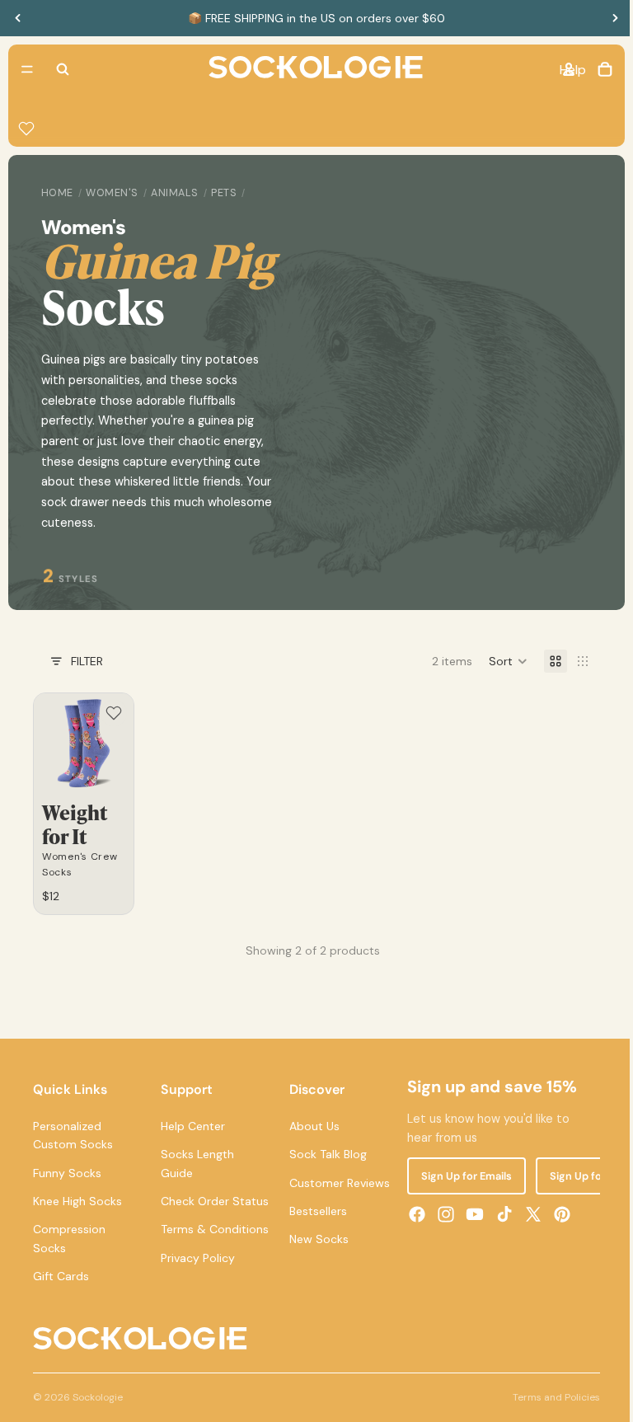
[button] (500, 661)
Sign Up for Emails (460, 1174)
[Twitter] (527, 1213)
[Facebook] (411, 1213)
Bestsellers (314, 1209)
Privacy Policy (196, 1293)
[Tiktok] (499, 1213)
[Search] (63, 69)
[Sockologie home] (311, 69)
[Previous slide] (18, 18)
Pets (224, 193)
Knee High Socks (77, 1199)
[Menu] (27, 69)
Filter (87, 661)
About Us (310, 1124)
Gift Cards (61, 1274)
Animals (175, 193)
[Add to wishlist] (112, 713)
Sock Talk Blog (324, 1152)
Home (57, 193)
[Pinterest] (556, 1213)
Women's (112, 193)
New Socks (315, 1237)
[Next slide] (615, 18)
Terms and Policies (548, 1413)
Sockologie (98, 1413)
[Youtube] (470, 1213)
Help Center (191, 1124)
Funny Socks (67, 1171)
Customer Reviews (335, 1181)
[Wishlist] (26, 128)
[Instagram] (441, 1213)
